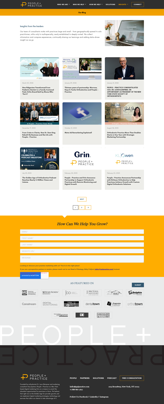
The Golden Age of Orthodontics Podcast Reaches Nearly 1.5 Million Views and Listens (39, 180)
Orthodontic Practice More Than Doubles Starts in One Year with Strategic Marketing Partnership (124, 135)
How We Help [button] (95, 4)
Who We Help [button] (79, 4)
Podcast (112, 378)
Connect (138, 4)
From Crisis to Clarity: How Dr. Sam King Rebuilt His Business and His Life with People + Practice (38, 135)
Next (82, 199)
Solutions (110, 4)
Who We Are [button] (62, 4)
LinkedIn (94, 397)
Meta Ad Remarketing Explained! (78, 133)
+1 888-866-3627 (76, 389)
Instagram (104, 397)
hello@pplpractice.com (79, 386)
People (73, 378)
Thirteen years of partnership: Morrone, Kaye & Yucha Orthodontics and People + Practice (81, 89)
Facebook (83, 397)
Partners (84, 378)
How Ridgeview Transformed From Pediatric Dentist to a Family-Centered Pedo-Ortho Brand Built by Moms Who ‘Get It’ (38, 90)
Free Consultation (132, 378)
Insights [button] (123, 4)
